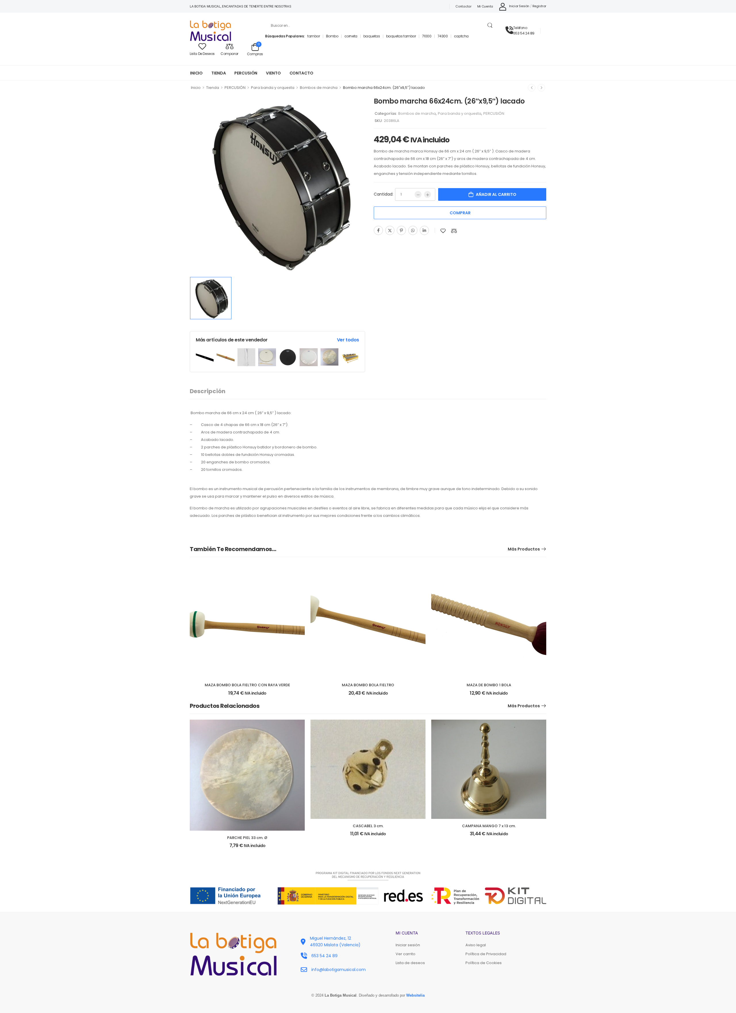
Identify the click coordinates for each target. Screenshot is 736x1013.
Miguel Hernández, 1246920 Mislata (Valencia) (335, 941)
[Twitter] (389, 230)
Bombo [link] (332, 36)
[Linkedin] (424, 230)
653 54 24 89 (523, 33)
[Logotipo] (223, 30)
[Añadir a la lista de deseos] (443, 230)
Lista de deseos (410, 963)
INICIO (196, 73)
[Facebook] (378, 230)
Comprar (460, 213)
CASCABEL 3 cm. (368, 826)
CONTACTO (301, 73)
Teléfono (520, 27)
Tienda (212, 87)
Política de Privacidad (485, 954)
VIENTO (273, 73)
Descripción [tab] (207, 391)
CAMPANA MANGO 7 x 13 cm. (489, 826)
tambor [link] (313, 36)
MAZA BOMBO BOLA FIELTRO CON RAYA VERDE (247, 685)
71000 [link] (427, 36)
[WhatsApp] (412, 230)
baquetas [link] (371, 36)
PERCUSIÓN (245, 73)
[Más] (427, 194)
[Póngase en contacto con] (509, 30)
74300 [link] (443, 36)
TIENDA (218, 73)
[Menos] (418, 194)
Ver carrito (405, 954)
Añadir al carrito (496, 194)
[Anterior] (531, 88)
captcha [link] (461, 36)
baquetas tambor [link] (401, 36)
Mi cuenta (485, 6)
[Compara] (454, 230)
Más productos (524, 549)
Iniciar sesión (408, 945)
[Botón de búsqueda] (490, 25)
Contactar (463, 6)
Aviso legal (475, 945)
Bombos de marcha (319, 87)
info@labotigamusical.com (338, 969)
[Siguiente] (541, 88)
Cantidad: (383, 194)
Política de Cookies (483, 963)
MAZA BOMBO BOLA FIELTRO (368, 685)
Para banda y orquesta (272, 87)
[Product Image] (277, 184)
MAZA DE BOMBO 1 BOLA (489, 685)
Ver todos (348, 340)
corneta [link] (350, 36)
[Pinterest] (401, 230)
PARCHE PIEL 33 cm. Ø (247, 837)
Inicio (196, 87)
